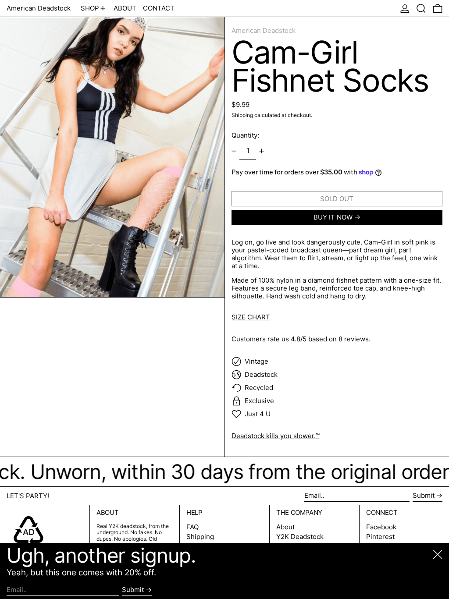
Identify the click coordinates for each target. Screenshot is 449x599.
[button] (421, 8)
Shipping (242, 115)
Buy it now (333, 217)
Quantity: (245, 135)
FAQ (192, 527)
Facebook (381, 527)
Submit (424, 495)
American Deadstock (39, 8)
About (285, 527)
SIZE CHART (251, 317)
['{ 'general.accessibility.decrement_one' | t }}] (233, 151)
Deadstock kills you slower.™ (276, 436)
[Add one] (261, 151)
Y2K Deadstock (300, 536)
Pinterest (380, 537)
